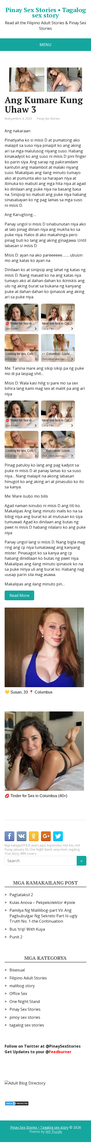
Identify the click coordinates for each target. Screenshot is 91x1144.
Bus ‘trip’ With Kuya (27, 929)
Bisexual (17, 970)
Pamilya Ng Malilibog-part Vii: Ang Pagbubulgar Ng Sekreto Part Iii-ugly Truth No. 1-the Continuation (43, 916)
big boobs (54, 845)
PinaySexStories (65, 1046)
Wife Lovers (28, 854)
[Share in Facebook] (9, 836)
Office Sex (18, 993)
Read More (19, 595)
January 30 (21, 849)
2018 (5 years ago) (33, 845)
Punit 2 (15, 937)
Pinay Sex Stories (48, 119)
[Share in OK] (34, 836)
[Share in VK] (21, 836)
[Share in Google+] (46, 836)
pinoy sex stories (24, 1017)
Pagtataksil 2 (21, 894)
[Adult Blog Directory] (25, 1082)
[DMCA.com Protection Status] (17, 1103)
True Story (12, 854)
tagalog (74, 849)
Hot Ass (68, 845)
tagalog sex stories (26, 1025)
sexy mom (60, 849)
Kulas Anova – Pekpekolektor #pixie (42, 902)
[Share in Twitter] (58, 836)
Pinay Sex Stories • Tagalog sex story (45, 12)
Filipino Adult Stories (28, 978)
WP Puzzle (54, 1131)
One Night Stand (41, 849)
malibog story (22, 985)
